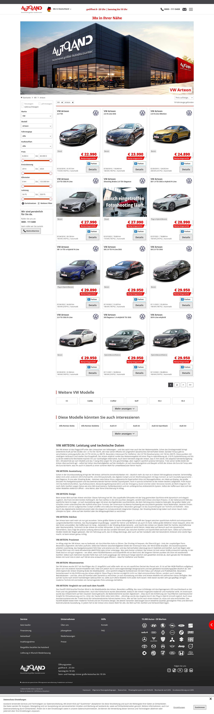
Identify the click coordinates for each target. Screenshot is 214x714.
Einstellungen (179, 707)
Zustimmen (200, 707)
